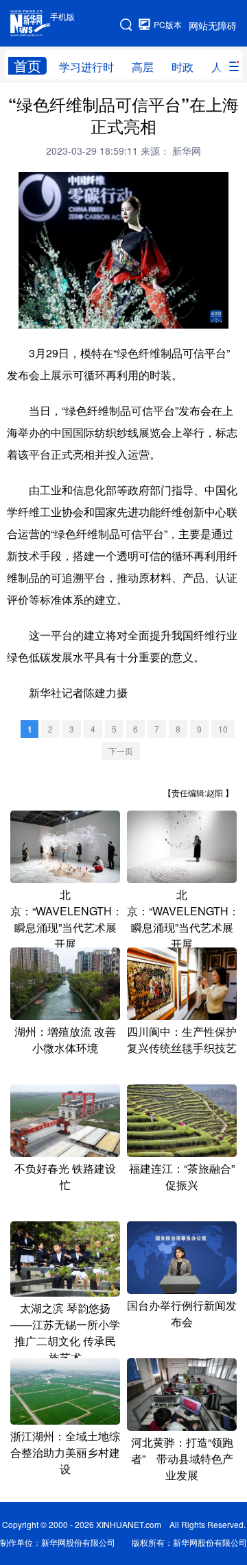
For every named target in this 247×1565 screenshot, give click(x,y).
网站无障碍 (213, 25)
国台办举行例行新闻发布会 (182, 1313)
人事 (222, 67)
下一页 (120, 750)
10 (223, 729)
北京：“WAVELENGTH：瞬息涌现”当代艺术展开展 (66, 919)
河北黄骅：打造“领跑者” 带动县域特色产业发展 (182, 1458)
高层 (143, 67)
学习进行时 (86, 67)
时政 (182, 67)
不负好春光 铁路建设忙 (65, 1176)
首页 (27, 66)
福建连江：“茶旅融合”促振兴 (182, 1176)
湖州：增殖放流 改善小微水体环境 (65, 1039)
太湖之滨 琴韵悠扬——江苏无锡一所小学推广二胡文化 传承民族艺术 (65, 1332)
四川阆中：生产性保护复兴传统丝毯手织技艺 (182, 1039)
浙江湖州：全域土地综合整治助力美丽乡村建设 (65, 1452)
